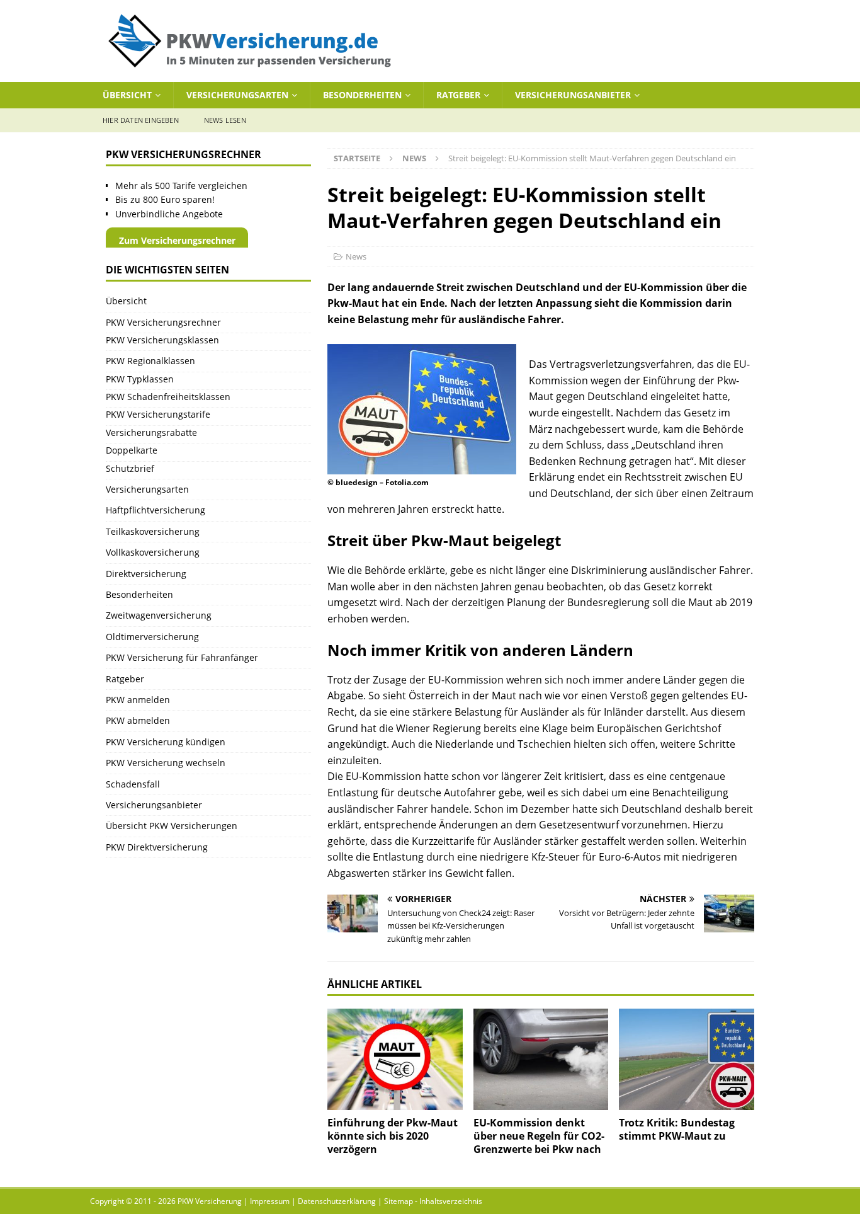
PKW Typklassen (140, 379)
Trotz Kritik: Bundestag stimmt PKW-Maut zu (677, 1129)
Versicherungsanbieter (573, 95)
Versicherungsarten (237, 95)
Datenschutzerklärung (337, 1201)
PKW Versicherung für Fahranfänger (182, 657)
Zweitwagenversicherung (159, 615)
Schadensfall (133, 784)
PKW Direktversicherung (157, 847)
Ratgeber (458, 95)
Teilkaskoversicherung (153, 531)
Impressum (270, 1201)
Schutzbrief (130, 468)
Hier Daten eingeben (141, 120)
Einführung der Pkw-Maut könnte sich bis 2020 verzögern (392, 1136)
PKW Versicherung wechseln (165, 763)
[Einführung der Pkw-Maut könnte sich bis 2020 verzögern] (395, 1059)
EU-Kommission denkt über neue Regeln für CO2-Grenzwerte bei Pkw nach (538, 1136)
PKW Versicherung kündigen (165, 742)
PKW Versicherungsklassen (162, 340)
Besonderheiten (362, 95)
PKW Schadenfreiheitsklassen (168, 397)
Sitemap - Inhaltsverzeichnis (433, 1201)
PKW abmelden (138, 720)
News (356, 256)
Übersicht (127, 95)
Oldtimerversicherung (152, 637)
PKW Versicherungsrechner (163, 322)
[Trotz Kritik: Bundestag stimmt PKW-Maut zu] (686, 1059)
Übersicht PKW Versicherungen (171, 826)
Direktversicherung (146, 574)
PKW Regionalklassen (150, 361)
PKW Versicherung (210, 1201)
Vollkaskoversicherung (153, 552)
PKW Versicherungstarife (158, 414)
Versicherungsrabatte (151, 432)
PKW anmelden (138, 700)
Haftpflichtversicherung (155, 510)
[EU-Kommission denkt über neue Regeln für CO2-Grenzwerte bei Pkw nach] (541, 1059)
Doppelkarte (131, 450)
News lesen (225, 120)
